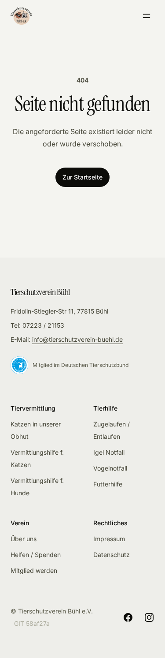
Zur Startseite (82, 177)
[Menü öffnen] (146, 16)
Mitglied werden (34, 570)
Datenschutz (111, 554)
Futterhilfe (107, 484)
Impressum (109, 538)
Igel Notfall (109, 452)
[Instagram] (149, 617)
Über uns (24, 538)
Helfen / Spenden (36, 554)
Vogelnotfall (110, 468)
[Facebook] (128, 617)
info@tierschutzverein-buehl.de (77, 339)
